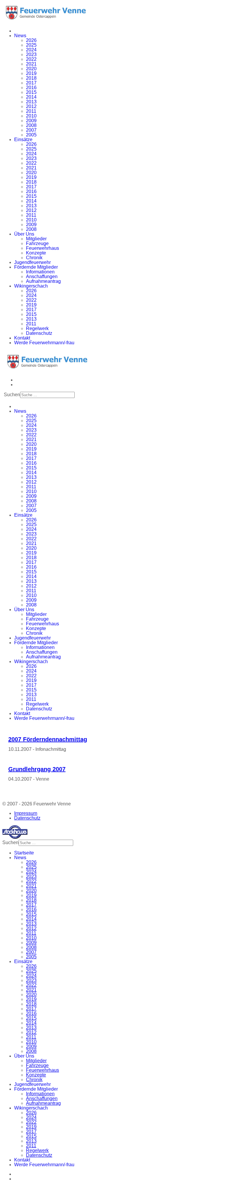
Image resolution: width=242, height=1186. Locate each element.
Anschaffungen (42, 276)
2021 (31, 63)
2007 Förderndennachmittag (47, 739)
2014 (31, 96)
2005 (31, 134)
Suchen (12, 394)
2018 (31, 78)
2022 (31, 59)
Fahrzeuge (37, 243)
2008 (31, 125)
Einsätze (23, 139)
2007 (31, 130)
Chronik (34, 257)
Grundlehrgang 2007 (37, 769)
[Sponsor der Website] (14, 837)
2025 (31, 45)
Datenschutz (39, 333)
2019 (31, 73)
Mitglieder (36, 238)
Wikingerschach (31, 285)
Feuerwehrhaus (42, 248)
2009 (31, 120)
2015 (31, 92)
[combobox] (47, 395)
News (20, 35)
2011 (31, 111)
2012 (31, 106)
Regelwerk (37, 328)
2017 (31, 82)
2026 (31, 40)
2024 (31, 49)
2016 (31, 87)
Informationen (40, 271)
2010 (31, 115)
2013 (31, 101)
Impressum (25, 813)
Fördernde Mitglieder (36, 267)
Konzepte (36, 252)
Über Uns (24, 233)
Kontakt (22, 337)
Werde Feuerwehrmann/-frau (44, 342)
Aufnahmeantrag (43, 281)
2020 (31, 68)
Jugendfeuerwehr (32, 262)
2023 (31, 54)
